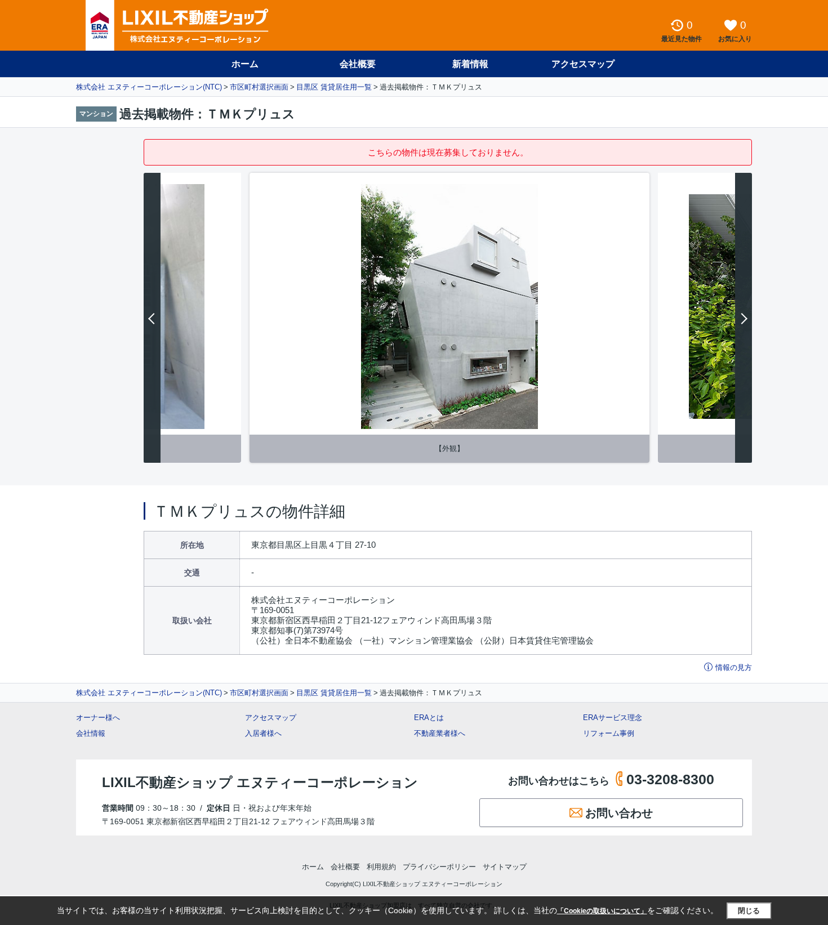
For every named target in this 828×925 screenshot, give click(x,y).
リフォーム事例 (608, 733)
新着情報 (470, 64)
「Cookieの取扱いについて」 (602, 911)
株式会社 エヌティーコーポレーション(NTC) (149, 87)
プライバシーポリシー (439, 867)
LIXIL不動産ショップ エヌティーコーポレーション (260, 782)
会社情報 (90, 733)
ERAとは (429, 717)
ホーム (245, 64)
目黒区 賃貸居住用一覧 (334, 87)
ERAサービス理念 (612, 717)
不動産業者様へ (439, 733)
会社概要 (358, 64)
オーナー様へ (98, 717)
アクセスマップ (270, 717)
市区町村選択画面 (259, 87)
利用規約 (381, 867)
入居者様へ (263, 733)
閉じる (749, 910)
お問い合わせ (619, 813)
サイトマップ (505, 867)
